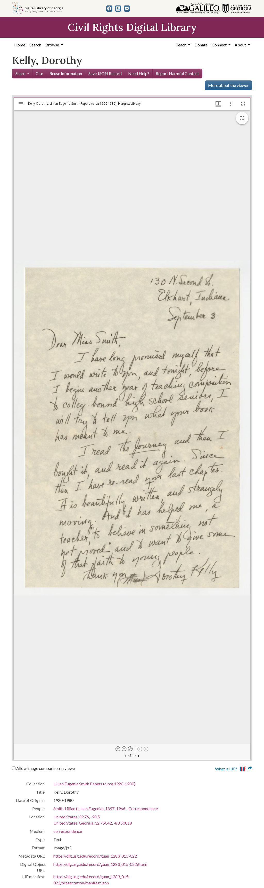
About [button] (241, 44)
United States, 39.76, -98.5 (76, 816)
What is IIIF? (226, 768)
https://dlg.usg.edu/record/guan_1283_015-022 (95, 855)
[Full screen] (243, 103)
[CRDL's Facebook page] (109, 8)
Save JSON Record (105, 73)
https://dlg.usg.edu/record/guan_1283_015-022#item (100, 864)
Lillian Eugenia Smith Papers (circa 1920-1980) (94, 783)
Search (35, 44)
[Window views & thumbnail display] (218, 103)
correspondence (67, 831)
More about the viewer (228, 85)
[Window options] (231, 103)
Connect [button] (219, 44)
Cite (39, 73)
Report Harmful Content (177, 73)
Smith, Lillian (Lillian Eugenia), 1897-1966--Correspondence (105, 808)
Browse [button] (52, 44)
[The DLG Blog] (118, 8)
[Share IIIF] (246, 768)
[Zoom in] (118, 749)
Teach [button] (181, 44)
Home (19, 44)
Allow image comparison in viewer (45, 768)
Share (20, 73)
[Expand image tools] (242, 118)
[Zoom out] (124, 749)
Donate (201, 44)
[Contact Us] (127, 8)
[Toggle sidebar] (21, 103)
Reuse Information (66, 73)
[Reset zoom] (130, 749)
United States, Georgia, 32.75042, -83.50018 (92, 822)
